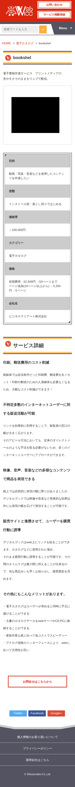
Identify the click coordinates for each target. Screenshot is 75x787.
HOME (6, 43)
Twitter (18, 713)
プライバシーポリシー (37, 748)
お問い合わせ (54, 4)
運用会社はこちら (37, 760)
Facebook (37, 713)
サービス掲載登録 (54, 14)
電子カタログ (25, 43)
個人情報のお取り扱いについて (37, 737)
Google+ (56, 713)
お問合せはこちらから (37, 681)
